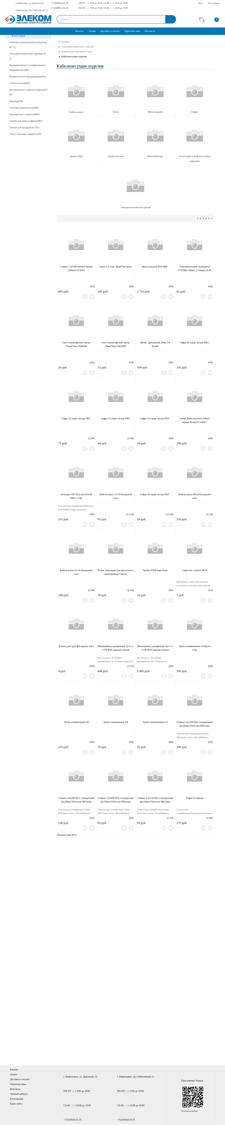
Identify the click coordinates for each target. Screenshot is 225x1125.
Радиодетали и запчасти (24, 114)
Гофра (194, 112)
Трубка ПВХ (76, 156)
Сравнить (85, 296)
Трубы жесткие (116, 156)
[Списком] (65, 218)
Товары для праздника (24, 127)
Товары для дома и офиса (25, 121)
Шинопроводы (155, 156)
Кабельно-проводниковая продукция (28, 44)
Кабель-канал (76, 112)
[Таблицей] (71, 218)
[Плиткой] (60, 218)
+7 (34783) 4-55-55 (59, 3)
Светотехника (19, 83)
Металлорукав (155, 112)
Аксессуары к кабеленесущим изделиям (194, 158)
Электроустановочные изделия (27, 56)
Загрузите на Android (189, 1111)
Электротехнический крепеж (135, 207)
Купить (91, 296)
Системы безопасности (24, 107)
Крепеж (16, 101)
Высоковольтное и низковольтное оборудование (27, 67)
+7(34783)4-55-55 (72, 1119)
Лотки (115, 112)
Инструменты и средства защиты (28, 92)
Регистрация (214, 3)
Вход (200, 3)
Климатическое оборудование (27, 76)
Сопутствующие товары (25, 134)
